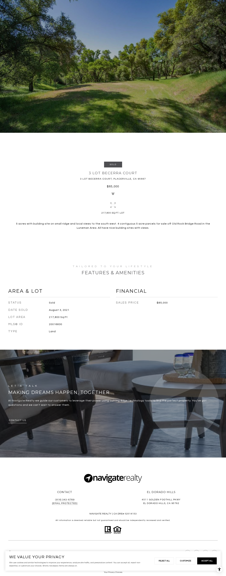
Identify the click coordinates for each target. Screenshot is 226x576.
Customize (185, 561)
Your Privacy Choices (113, 572)
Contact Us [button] (17, 420)
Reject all (164, 561)
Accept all (207, 561)
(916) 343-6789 (64, 500)
